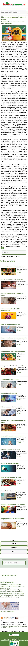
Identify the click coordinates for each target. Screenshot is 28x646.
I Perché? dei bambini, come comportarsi (12, 436)
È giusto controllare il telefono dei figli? (12, 407)
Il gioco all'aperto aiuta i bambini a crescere (13, 266)
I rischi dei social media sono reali (10, 324)
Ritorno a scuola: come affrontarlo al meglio (13, 351)
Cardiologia (12, 584)
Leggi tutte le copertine (8, 575)
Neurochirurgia (18, 591)
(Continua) (18, 272)
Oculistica (9, 593)
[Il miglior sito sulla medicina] (20, 619)
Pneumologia (3, 597)
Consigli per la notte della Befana (10, 463)
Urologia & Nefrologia (14, 597)
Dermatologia (3, 586)
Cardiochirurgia (4, 584)
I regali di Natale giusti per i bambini (11, 477)
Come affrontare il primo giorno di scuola (12, 491)
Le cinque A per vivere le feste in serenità (12, 366)
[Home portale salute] (14, 7)
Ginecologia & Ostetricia (6, 590)
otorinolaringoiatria (13, 595)
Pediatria (21, 595)
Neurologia (3, 593)
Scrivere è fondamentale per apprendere (12, 280)
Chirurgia (18, 584)
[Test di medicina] (9, 610)
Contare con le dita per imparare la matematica (14, 338)
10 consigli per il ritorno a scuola (10, 379)
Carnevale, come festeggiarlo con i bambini (13, 504)
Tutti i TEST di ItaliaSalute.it (7, 611)
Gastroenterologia (5, 588)
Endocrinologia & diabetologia (16, 586)
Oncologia (15, 593)
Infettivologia (10, 591)
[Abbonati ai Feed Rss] (4, 619)
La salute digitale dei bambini (9, 393)
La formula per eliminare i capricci (10, 450)
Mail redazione (21, 639)
